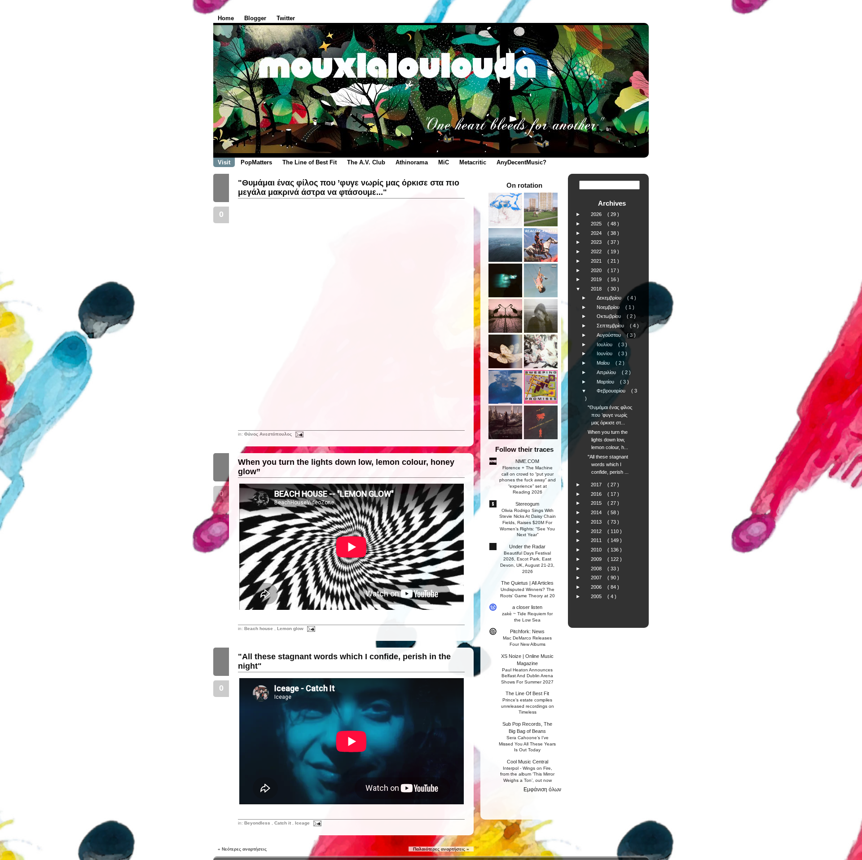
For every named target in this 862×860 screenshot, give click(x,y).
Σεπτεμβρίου (611, 325)
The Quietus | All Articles (527, 583)
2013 (597, 522)
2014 (597, 512)
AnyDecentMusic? (521, 162)
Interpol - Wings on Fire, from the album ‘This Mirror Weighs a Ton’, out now (527, 774)
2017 (597, 484)
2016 (597, 494)
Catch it (283, 822)
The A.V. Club (366, 162)
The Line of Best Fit (309, 162)
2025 (597, 223)
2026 (597, 214)
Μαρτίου (606, 381)
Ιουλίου (605, 344)
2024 (597, 233)
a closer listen (527, 607)
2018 (597, 288)
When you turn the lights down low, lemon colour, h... (608, 439)
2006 (597, 587)
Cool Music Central (527, 761)
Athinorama (412, 162)
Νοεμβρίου (609, 307)
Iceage (303, 822)
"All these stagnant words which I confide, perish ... (608, 464)
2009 (597, 559)
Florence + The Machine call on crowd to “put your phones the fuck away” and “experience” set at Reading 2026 (527, 479)
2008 (597, 568)
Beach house (259, 628)
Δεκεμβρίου (610, 297)
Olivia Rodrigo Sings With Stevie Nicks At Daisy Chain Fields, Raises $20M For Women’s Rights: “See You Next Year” (527, 522)
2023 (597, 242)
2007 (597, 577)
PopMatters (256, 162)
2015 (597, 503)
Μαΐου (604, 363)
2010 (597, 549)
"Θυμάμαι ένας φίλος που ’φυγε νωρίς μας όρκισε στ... (610, 415)
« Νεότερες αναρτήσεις (242, 849)
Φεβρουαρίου (612, 390)
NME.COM (527, 461)
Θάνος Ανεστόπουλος (268, 434)
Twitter (286, 18)
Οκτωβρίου (609, 316)
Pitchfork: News (527, 631)
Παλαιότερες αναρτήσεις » (441, 849)
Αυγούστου (609, 335)
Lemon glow (291, 628)
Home (226, 18)
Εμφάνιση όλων (542, 789)
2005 (597, 596)
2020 (597, 270)
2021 (597, 261)
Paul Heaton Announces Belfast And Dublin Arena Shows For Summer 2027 (527, 675)
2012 (597, 531)
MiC (443, 162)
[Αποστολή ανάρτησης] (298, 434)
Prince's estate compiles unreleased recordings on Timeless (527, 705)
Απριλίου (607, 372)
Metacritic (472, 162)
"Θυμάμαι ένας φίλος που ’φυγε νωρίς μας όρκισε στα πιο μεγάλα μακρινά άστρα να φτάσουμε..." (348, 187)
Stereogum (527, 504)
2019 (597, 279)
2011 (597, 540)
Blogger (255, 18)
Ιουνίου (605, 353)
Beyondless (258, 822)
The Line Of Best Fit (527, 693)
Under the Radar (527, 546)
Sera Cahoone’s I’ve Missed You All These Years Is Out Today (527, 743)
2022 (597, 251)
